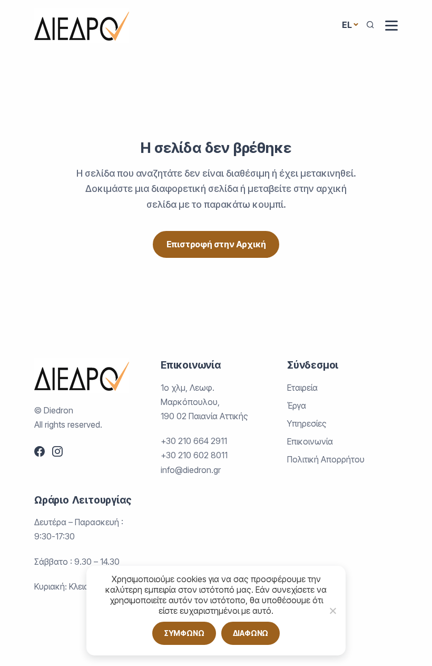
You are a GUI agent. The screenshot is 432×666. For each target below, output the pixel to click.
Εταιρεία (302, 387)
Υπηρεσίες (307, 423)
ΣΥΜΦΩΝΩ (184, 633)
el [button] (347, 25)
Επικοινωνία (310, 441)
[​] (391, 26)
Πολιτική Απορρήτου (326, 459)
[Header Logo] (81, 24)
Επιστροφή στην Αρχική (216, 244)
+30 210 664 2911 (194, 441)
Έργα (296, 405)
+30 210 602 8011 (194, 455)
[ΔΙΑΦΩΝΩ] (332, 610)
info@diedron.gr (191, 470)
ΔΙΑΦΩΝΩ (251, 633)
